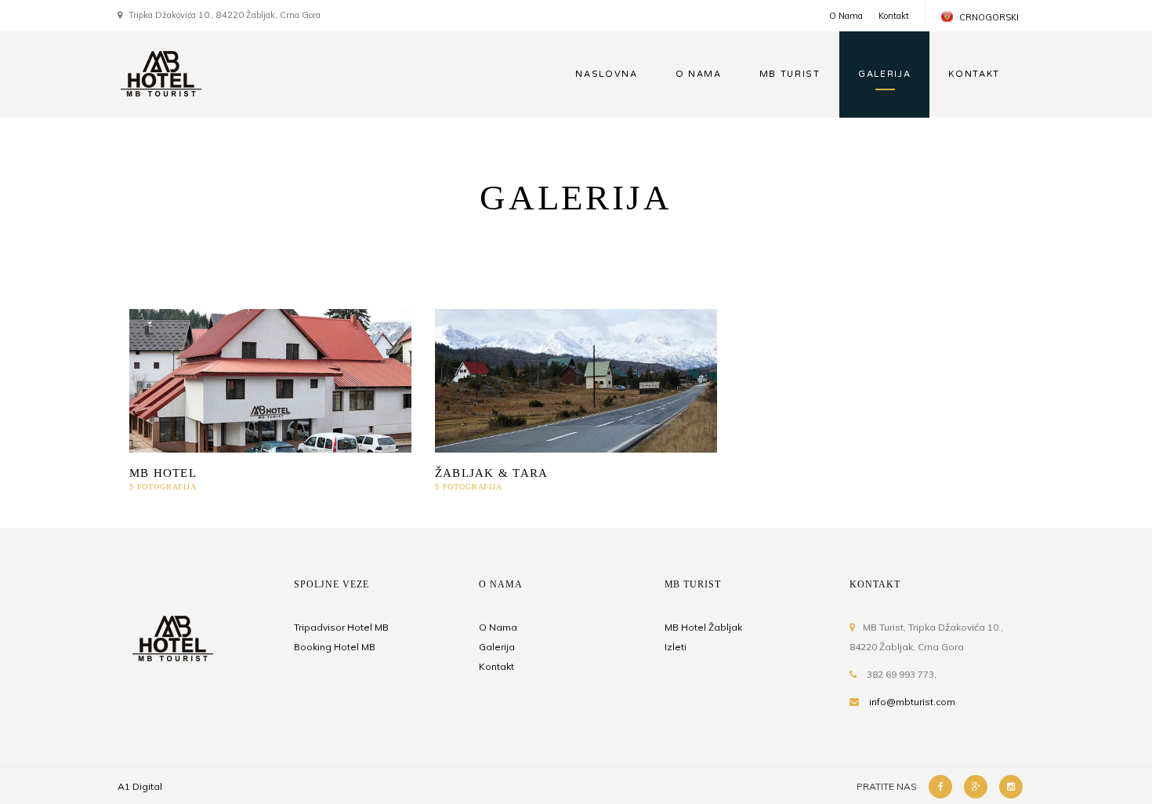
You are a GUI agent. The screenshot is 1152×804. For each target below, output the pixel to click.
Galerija (497, 647)
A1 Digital (140, 786)
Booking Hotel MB (334, 647)
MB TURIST (790, 74)
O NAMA (699, 74)
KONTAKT (974, 74)
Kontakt (893, 15)
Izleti (675, 647)
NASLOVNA (606, 74)
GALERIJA (884, 74)
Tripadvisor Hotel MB (341, 627)
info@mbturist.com (912, 702)
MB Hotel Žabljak (703, 627)
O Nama (846, 15)
